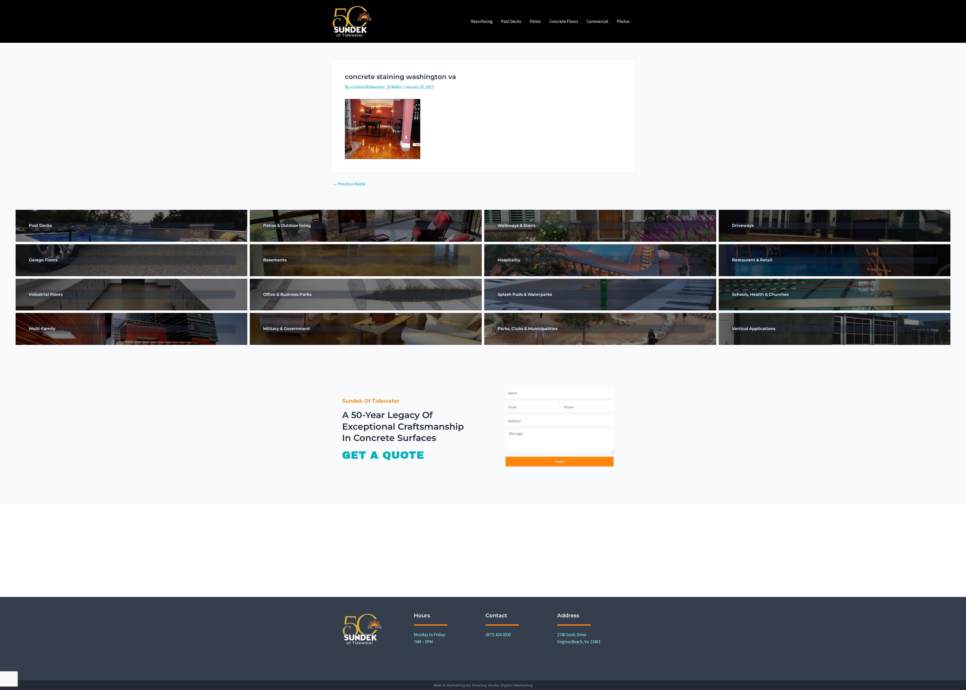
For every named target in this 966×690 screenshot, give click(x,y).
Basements (275, 260)
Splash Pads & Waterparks (525, 294)
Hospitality (509, 260)
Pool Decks (40, 225)
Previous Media (349, 184)
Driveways (743, 225)
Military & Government (286, 328)
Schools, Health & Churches (760, 294)
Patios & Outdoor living (287, 225)
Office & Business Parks (287, 294)
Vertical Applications (753, 328)
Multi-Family (42, 328)
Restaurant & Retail (752, 260)
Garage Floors (43, 260)
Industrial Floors (46, 294)
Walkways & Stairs (516, 225)
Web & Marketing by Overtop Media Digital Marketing (483, 685)
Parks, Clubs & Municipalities (527, 328)
